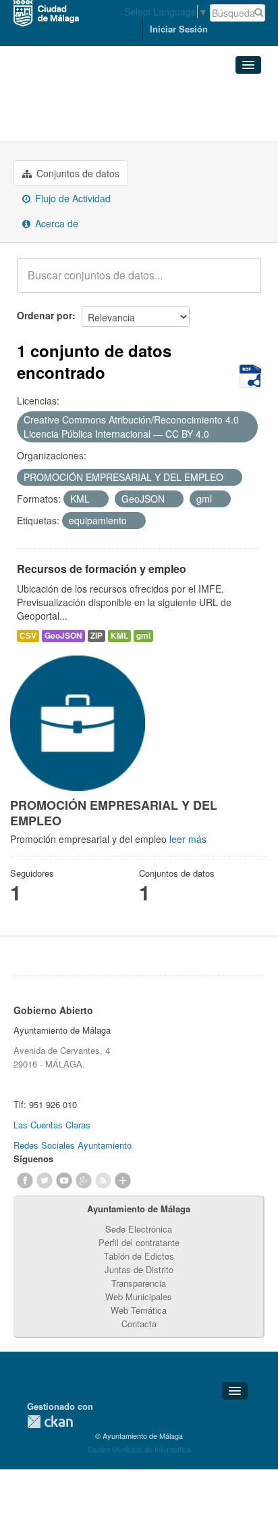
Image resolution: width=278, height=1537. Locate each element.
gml (143, 635)
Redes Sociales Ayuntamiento (72, 1145)
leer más (187, 839)
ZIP (96, 635)
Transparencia (138, 1283)
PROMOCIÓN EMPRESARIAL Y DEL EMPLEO (127, 117)
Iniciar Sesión (179, 28)
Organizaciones (60, 95)
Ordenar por (44, 315)
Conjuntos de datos (76, 173)
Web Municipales (138, 1296)
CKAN (50, 1422)
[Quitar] (216, 434)
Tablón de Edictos (139, 1255)
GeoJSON (63, 635)
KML (119, 635)
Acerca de (55, 223)
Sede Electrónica (138, 1228)
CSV (28, 635)
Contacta (139, 1323)
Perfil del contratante (139, 1242)
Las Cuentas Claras (51, 1124)
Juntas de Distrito (139, 1269)
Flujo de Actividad (71, 198)
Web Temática (139, 1310)
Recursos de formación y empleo (101, 568)
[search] (241, 283)
